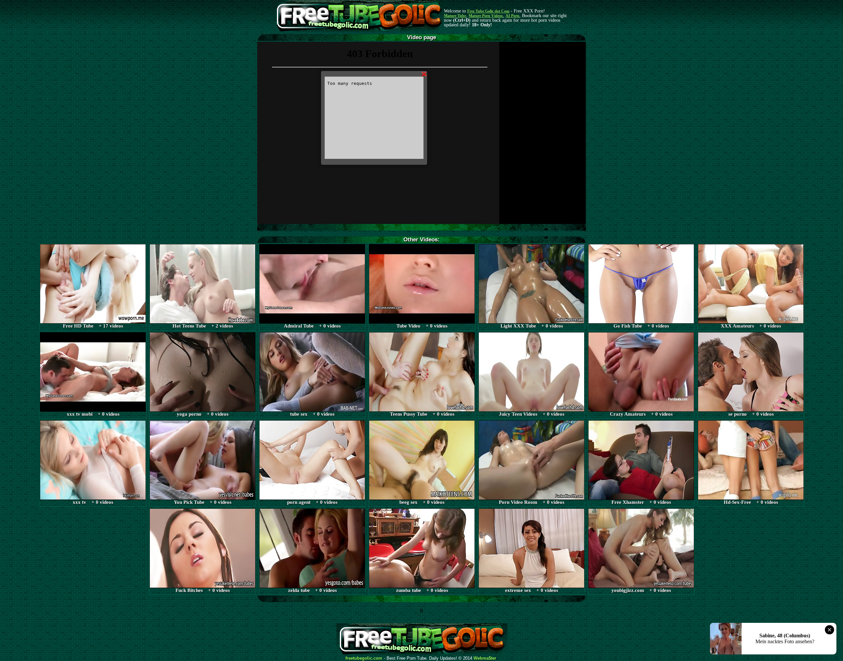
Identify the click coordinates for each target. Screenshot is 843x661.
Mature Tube (455, 15)
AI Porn (512, 15)
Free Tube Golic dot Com (488, 11)
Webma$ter (485, 658)
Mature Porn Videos (486, 15)
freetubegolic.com (363, 658)
